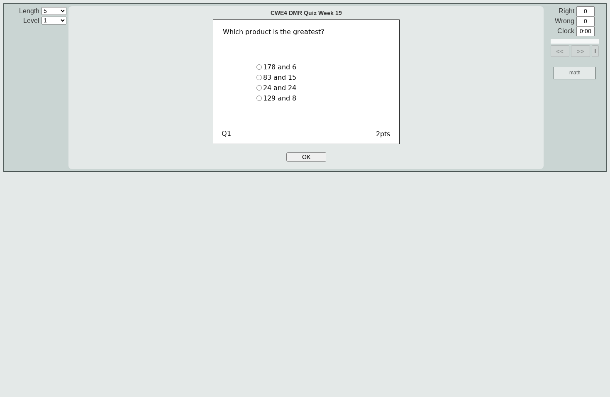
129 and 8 (279, 98)
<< (560, 51)
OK (306, 157)
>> (580, 51)
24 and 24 (279, 88)
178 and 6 (279, 67)
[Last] (595, 51)
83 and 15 (279, 77)
